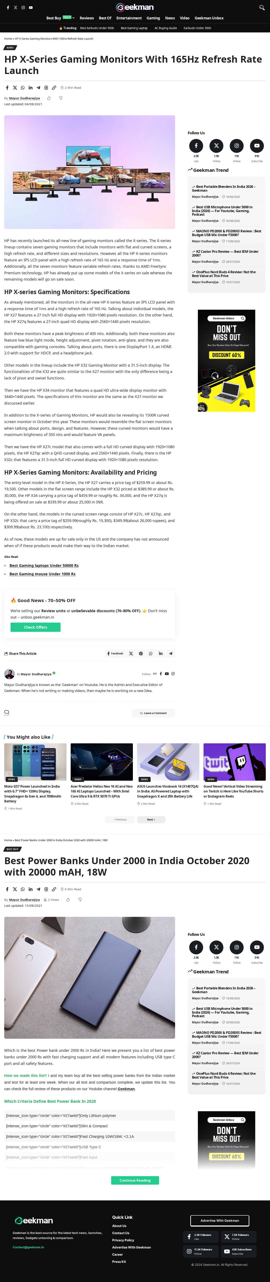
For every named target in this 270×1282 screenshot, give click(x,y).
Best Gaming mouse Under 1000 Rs (42, 573)
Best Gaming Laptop (134, 28)
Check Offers (35, 627)
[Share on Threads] (46, 87)
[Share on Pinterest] (140, 653)
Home (8, 38)
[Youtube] (31, 7)
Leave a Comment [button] (155, 713)
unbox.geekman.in (37, 617)
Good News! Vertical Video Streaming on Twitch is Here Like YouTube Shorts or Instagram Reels (233, 791)
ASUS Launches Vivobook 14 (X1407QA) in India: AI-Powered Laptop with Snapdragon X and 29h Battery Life (167, 791)
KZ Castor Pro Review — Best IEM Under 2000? (225, 253)
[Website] (155, 674)
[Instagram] (23, 7)
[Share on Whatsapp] (23, 87)
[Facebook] (160, 674)
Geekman (126, 1089)
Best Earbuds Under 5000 (97, 28)
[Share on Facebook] (7, 87)
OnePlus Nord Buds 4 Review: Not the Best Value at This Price (223, 274)
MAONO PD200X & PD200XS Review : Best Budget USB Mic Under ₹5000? (226, 233)
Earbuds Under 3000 (197, 28)
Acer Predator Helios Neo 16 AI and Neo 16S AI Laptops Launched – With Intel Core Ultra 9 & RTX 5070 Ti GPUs (101, 791)
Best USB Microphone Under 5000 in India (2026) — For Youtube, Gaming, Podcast (222, 211)
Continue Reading (135, 1180)
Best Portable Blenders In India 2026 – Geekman (223, 188)
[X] (216, 151)
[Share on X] (15, 87)
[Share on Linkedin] (31, 87)
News (10, 47)
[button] (262, 7)
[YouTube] (166, 674)
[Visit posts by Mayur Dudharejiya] (9, 674)
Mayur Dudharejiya (24, 98)
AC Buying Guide (166, 28)
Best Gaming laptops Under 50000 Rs (44, 565)
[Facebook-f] (8, 7)
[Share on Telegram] (38, 87)
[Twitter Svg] (15, 7)
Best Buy (12, 849)
